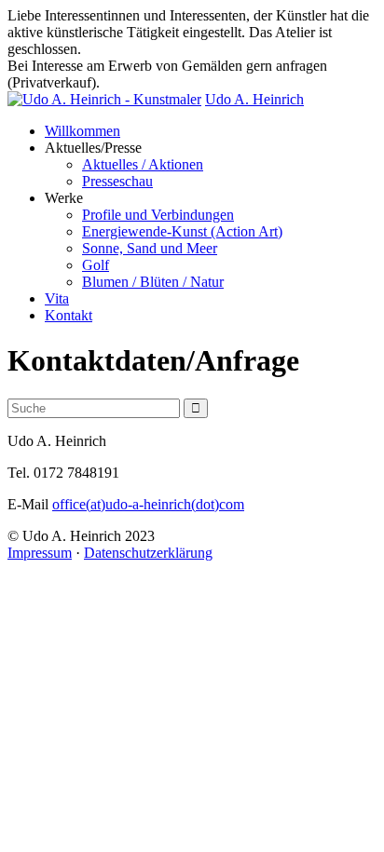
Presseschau (117, 181)
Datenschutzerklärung (148, 553)
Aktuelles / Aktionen (142, 164)
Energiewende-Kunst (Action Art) (182, 231)
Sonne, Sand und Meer (149, 248)
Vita (57, 298)
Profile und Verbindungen (158, 215)
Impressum (39, 553)
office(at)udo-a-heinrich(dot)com (148, 504)
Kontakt (68, 315)
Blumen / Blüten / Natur (153, 282)
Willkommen (82, 131)
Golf (95, 265)
